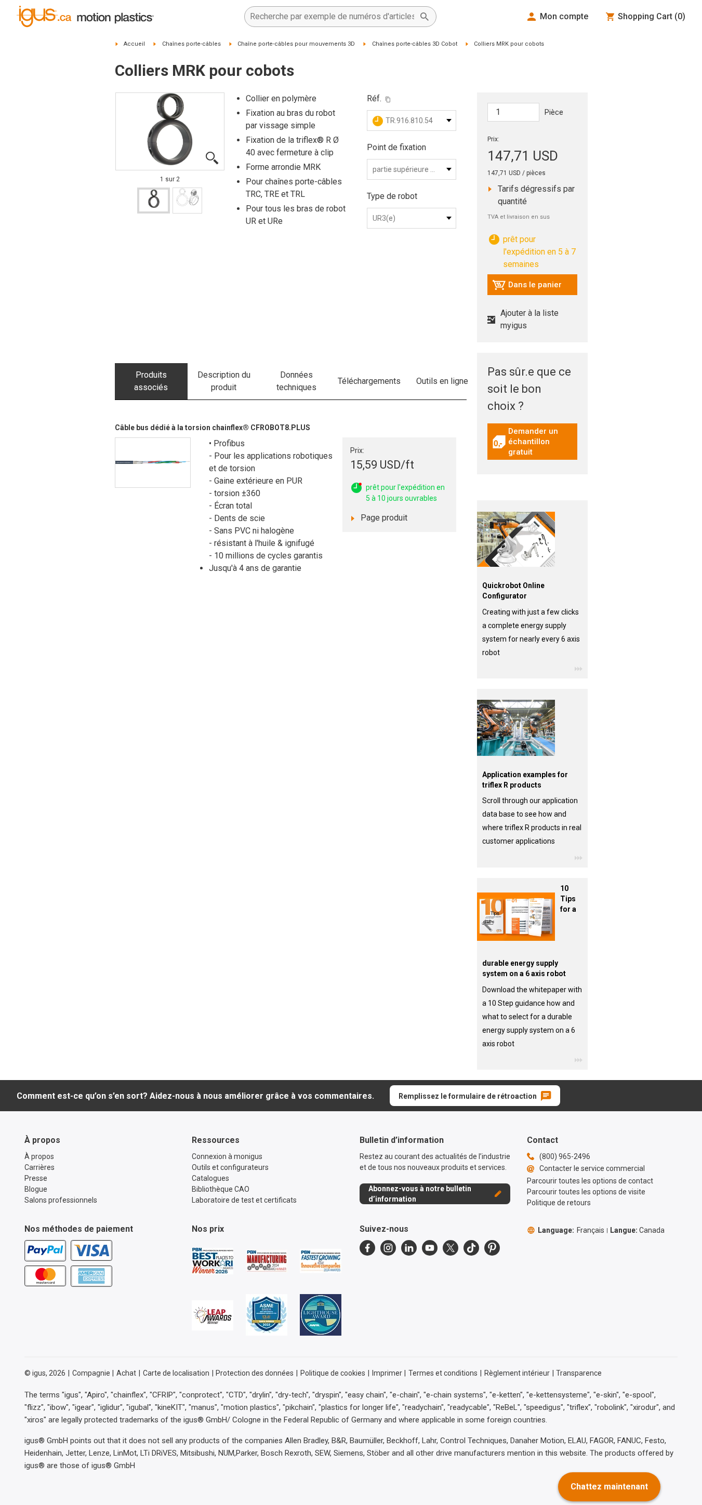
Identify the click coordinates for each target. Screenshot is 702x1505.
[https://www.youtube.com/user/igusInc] (430, 1248)
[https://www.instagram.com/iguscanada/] (388, 1248)
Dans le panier (527, 287)
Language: (571, 1230)
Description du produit (223, 381)
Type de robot (392, 196)
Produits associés (151, 381)
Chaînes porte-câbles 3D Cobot (414, 44)
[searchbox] (332, 16)
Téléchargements (369, 381)
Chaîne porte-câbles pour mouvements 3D (296, 44)
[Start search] (424, 16)
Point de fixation (396, 147)
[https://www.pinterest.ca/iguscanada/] (492, 1248)
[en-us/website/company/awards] (212, 1261)
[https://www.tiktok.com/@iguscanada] (471, 1248)
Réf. (374, 98)
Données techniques (296, 381)
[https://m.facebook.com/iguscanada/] (367, 1248)
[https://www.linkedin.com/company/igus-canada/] (409, 1248)
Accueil (134, 44)
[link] (532, 445)
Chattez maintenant (609, 1486)
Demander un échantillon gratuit (534, 442)
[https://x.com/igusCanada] (450, 1248)
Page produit (393, 517)
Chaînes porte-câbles (191, 44)
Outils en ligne (442, 381)
